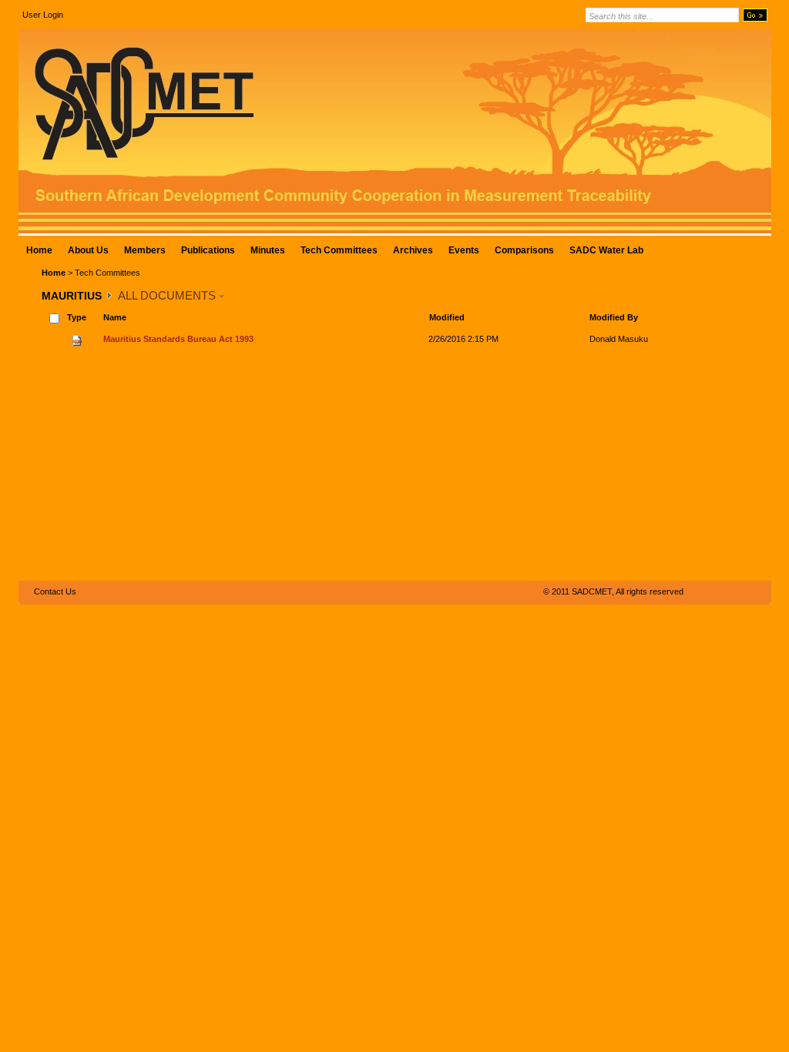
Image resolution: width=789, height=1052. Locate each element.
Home (53, 272)
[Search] (755, 15)
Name (114, 317)
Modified (447, 317)
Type (76, 317)
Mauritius (72, 296)
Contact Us (55, 591)
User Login (42, 14)
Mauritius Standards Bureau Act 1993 (178, 338)
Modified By (613, 317)
